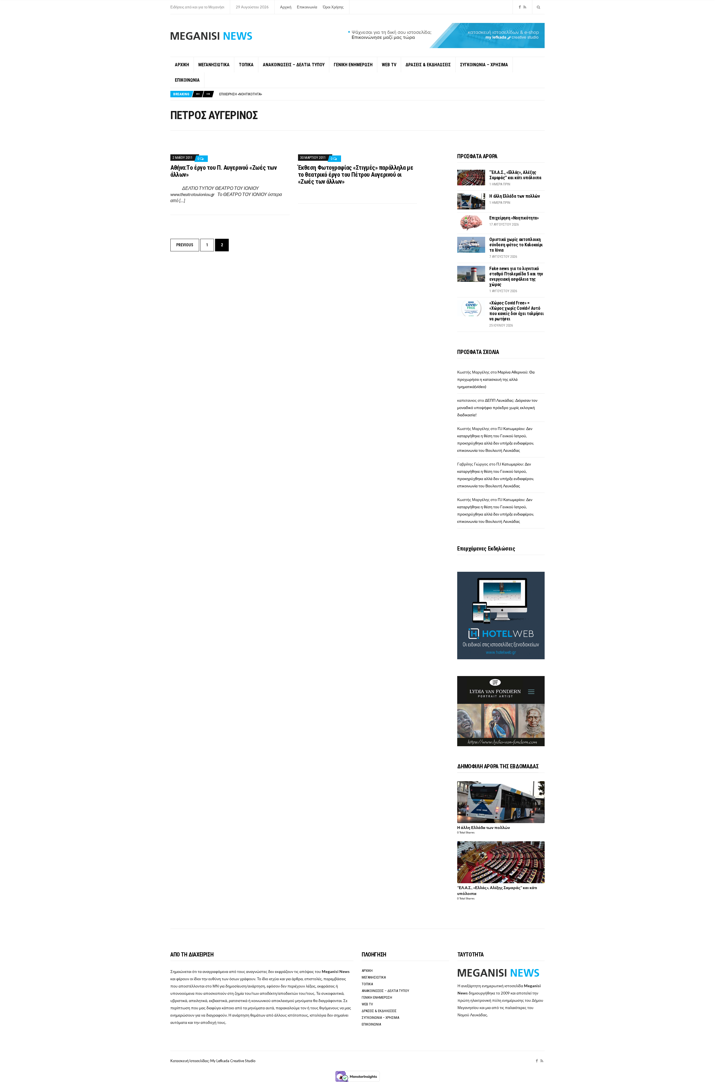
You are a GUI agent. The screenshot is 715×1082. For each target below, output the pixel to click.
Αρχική (285, 7)
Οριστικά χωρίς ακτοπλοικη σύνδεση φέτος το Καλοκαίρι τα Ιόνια (516, 245)
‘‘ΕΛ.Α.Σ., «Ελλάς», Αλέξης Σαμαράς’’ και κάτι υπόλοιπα (515, 175)
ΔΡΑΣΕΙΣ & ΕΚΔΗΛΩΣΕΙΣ (428, 64)
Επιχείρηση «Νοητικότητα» (240, 94)
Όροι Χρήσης (333, 7)
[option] (382, 94)
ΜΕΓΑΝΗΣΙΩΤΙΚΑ (214, 64)
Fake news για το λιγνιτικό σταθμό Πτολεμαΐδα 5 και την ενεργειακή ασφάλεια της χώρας (516, 276)
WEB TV (389, 64)
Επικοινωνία (307, 7)
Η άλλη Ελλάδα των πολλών (514, 196)
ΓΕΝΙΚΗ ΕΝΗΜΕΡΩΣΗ (353, 64)
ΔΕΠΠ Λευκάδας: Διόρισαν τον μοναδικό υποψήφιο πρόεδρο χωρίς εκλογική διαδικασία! (497, 407)
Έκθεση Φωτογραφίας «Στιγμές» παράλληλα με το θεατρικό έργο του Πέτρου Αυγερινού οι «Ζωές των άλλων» (355, 174)
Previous (184, 245)
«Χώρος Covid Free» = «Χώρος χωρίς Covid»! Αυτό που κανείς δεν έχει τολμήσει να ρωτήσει (516, 311)
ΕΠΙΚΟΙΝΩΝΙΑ (187, 80)
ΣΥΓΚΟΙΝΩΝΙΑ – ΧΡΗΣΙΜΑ (484, 64)
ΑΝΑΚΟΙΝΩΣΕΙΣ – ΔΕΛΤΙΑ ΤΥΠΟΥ (294, 64)
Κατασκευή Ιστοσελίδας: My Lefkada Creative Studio (213, 1061)
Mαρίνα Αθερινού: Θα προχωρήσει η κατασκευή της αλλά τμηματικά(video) (496, 379)
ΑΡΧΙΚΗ (182, 64)
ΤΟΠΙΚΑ (246, 64)
